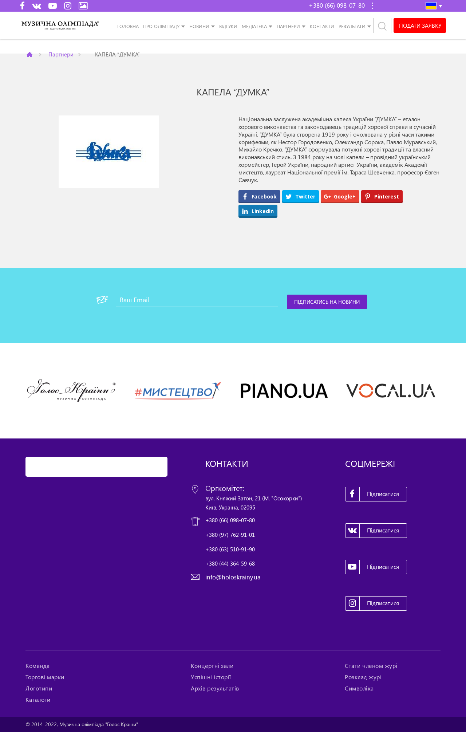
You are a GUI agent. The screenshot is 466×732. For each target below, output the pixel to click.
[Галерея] (83, 5)
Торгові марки (44, 677)
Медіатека (254, 26)
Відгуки (228, 26)
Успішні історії (211, 677)
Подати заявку (420, 25)
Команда (37, 666)
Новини (199, 26)
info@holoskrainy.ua (233, 577)
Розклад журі (363, 677)
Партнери (288, 26)
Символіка (359, 688)
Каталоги (37, 700)
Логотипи (38, 688)
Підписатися (383, 494)
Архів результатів (215, 688)
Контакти (322, 26)
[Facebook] (22, 5)
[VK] (36, 5)
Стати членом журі (371, 666)
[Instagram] (67, 5)
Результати (352, 26)
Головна (128, 26)
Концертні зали (212, 666)
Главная (30, 54)
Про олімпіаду (161, 26)
